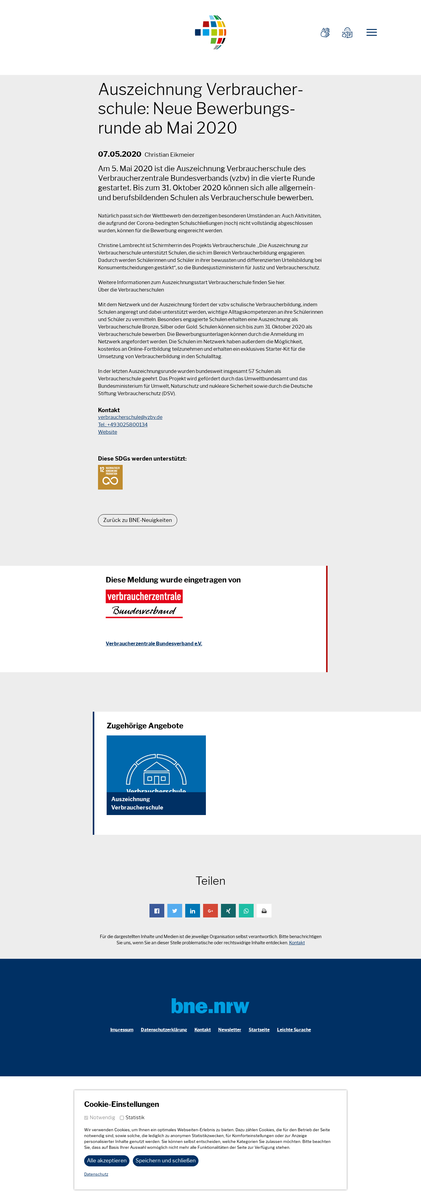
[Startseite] (210, 32)
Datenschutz (96, 1174)
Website (107, 432)
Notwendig (102, 1117)
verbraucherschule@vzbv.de (130, 417)
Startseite (259, 1030)
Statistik (135, 1117)
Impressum (121, 1030)
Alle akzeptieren (107, 1160)
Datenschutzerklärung (164, 1030)
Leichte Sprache (294, 1030)
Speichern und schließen (166, 1160)
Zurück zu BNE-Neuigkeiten (137, 520)
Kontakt (297, 943)
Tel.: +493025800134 (123, 425)
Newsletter (229, 1030)
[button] (156, 910)
